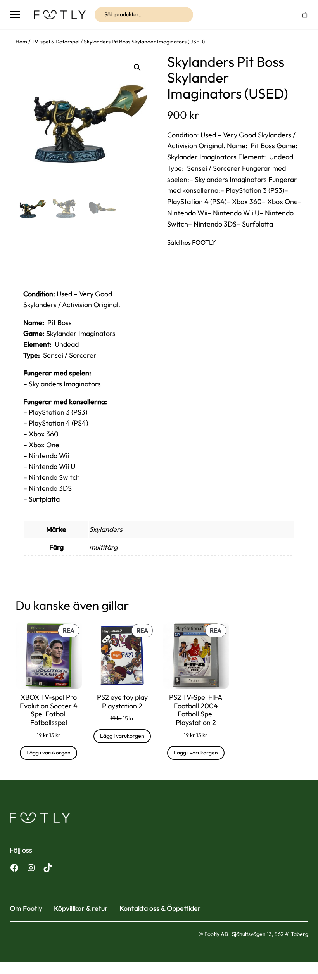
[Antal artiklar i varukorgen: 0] (305, 14)
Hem (21, 41)
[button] (137, 67)
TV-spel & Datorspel (55, 41)
